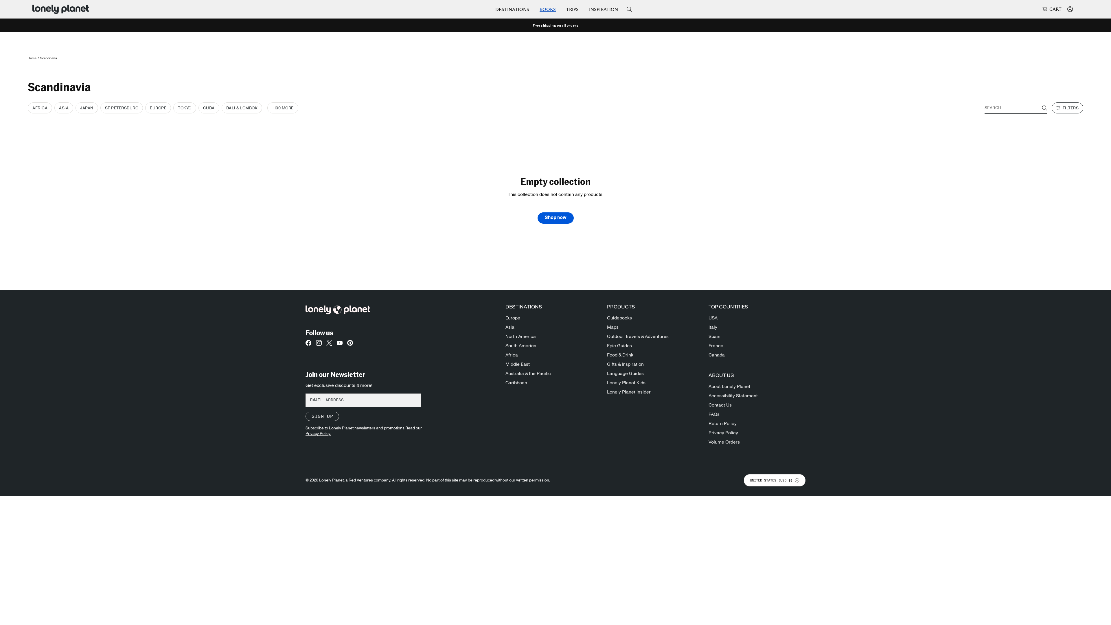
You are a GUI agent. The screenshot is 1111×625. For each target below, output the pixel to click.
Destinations (512, 9)
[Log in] (1070, 9)
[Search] (629, 9)
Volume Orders (724, 442)
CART (1055, 9)
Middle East (517, 364)
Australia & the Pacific (528, 373)
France (716, 345)
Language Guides (625, 373)
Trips (572, 9)
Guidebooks (619, 318)
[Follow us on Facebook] (308, 344)
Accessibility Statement (733, 396)
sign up (322, 416)
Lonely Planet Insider (629, 392)
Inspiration (603, 9)
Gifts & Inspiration (625, 364)
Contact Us (720, 405)
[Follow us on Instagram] (319, 344)
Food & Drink (620, 355)
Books (548, 9)
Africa (511, 355)
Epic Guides (619, 345)
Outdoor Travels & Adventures (638, 336)
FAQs (714, 414)
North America (520, 336)
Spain (714, 336)
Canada (717, 355)
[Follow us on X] (329, 344)
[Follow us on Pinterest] (350, 344)
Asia (509, 327)
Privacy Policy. (318, 434)
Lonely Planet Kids (626, 382)
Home (32, 58)
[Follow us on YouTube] (340, 344)
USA (713, 318)
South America (520, 345)
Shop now (555, 218)
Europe (512, 318)
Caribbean (516, 382)
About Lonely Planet (729, 386)
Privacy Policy (723, 433)
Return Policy (723, 423)
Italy (713, 327)
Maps (613, 327)
